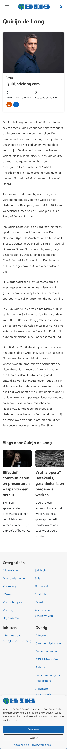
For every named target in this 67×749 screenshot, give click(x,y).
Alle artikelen (11, 570)
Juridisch (40, 570)
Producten (41, 594)
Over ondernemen (14, 578)
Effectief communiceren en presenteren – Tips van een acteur (16, 483)
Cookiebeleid (21, 744)
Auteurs (40, 667)
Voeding (8, 610)
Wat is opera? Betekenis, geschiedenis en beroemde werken (49, 483)
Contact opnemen (46, 651)
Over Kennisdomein (48, 643)
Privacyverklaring (41, 744)
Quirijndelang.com (23, 84)
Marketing (9, 586)
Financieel (41, 586)
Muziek (39, 602)
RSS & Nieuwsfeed (47, 659)
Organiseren (11, 618)
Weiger (33, 737)
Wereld (7, 594)
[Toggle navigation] (7, 7)
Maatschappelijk (13, 602)
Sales (38, 578)
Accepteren (34, 729)
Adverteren (42, 635)
